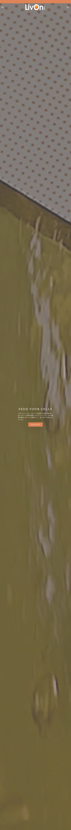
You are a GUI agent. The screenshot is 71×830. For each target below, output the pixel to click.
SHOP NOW (35, 424)
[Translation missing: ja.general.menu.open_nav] (2, 7)
